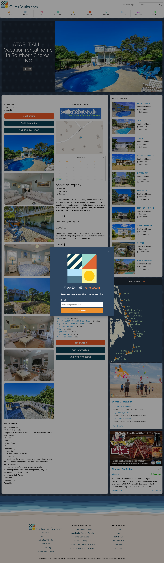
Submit (82, 310)
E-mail (63, 300)
